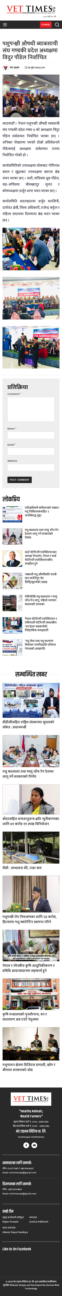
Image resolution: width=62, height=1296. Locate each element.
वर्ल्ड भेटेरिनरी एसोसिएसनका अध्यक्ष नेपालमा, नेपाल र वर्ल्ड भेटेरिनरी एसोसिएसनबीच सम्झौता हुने (41, 558)
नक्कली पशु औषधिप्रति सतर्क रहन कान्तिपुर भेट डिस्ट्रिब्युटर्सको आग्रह (41, 578)
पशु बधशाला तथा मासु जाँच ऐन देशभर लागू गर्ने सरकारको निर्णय (42, 534)
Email (11, 445)
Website (12, 461)
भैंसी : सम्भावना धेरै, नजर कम (22, 868)
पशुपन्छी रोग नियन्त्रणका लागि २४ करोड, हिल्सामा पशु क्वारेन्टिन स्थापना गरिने (29, 919)
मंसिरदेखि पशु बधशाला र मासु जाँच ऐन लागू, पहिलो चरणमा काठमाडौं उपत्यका (41, 600)
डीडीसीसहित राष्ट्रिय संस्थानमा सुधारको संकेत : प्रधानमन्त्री (28, 724)
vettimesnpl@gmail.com (22, 1173)
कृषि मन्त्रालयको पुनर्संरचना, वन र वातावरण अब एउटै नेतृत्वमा (24, 1017)
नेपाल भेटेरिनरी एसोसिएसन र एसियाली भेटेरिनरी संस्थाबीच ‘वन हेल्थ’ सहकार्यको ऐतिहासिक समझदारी (41, 624)
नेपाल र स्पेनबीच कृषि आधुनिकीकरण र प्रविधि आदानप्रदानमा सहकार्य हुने (28, 968)
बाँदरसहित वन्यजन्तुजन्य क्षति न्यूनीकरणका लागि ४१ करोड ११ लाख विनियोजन (30, 821)
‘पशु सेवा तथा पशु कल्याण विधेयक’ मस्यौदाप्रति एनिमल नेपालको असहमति (40, 645)
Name (11, 429)
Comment (14, 394)
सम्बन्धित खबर (31, 675)
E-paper (45, 24)
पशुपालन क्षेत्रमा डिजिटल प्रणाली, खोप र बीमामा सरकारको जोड (28, 1067)
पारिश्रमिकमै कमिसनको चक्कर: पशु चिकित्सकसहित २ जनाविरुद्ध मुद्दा (42, 511)
